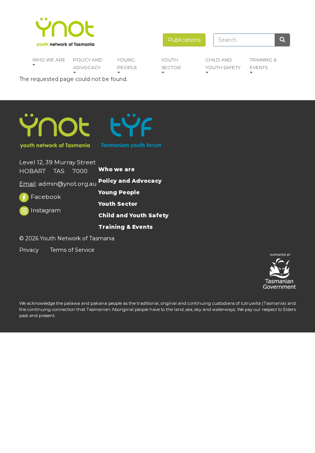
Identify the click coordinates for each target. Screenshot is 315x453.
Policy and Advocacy (88, 63)
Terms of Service (72, 249)
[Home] (66, 31)
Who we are (48, 60)
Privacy (29, 249)
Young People (127, 63)
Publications (184, 39)
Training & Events (263, 63)
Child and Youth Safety (223, 63)
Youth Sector (171, 63)
